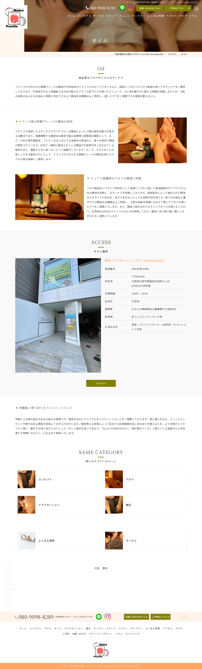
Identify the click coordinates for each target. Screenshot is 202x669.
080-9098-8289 (140, 269)
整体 (105, 568)
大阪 (96, 568)
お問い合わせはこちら (149, 8)
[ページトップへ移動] (185, 617)
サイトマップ (133, 633)
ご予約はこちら (176, 8)
